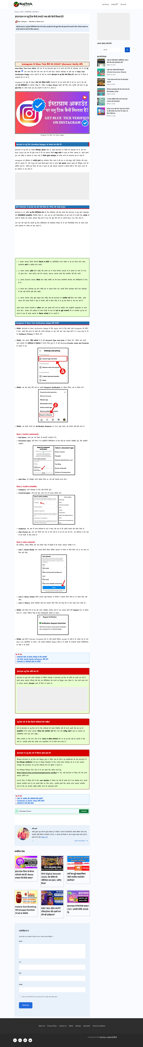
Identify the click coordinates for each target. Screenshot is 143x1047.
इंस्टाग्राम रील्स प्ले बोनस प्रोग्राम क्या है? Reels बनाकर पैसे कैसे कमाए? (24, 874)
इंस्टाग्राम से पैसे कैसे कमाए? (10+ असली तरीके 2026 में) (78, 909)
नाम (20, 962)
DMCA (71, 1026)
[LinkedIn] (30, 1040)
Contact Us (62, 1026)
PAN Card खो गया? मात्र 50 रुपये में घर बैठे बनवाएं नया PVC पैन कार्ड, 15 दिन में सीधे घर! (118, 111)
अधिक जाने (44, 837)
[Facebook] (15, 1040)
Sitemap (78, 1026)
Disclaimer (86, 1026)
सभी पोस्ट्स (105, 4)
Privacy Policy (52, 1026)
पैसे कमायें (123, 4)
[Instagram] (25, 1040)
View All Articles (80, 840)
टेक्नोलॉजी (114, 4)
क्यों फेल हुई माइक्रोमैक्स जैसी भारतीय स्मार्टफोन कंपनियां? (76, 876)
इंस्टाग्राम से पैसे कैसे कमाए (25, 803)
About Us (42, 1026)
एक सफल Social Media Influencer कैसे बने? (32, 659)
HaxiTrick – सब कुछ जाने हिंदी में (108, 1037)
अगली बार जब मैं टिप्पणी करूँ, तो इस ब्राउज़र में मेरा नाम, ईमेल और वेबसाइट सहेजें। (40, 996)
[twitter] (32, 840)
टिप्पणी (21, 941)
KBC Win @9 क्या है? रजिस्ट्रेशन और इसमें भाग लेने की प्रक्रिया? (51, 911)
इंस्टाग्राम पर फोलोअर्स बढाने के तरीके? (29, 661)
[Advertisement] (52, 47)
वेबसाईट (20, 984)
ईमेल (20, 973)
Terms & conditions (99, 1026)
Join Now (84, 811)
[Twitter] (20, 1040)
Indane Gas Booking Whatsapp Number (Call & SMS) (25, 909)
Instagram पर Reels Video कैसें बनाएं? (31, 801)
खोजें (127, 49)
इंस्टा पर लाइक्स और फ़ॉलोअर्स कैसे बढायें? (30, 798)
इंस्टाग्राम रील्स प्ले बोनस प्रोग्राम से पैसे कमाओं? (32, 657)
